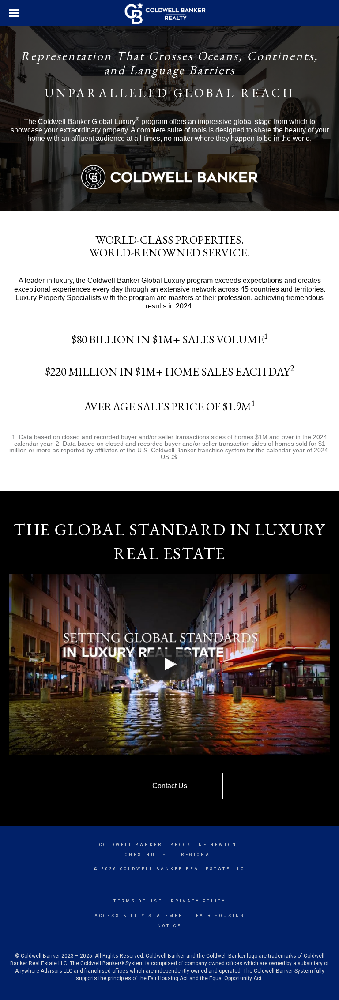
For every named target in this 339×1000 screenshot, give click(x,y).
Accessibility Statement (141, 916)
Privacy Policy (198, 901)
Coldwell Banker (130, 844)
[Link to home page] (170, 13)
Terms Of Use (137, 901)
